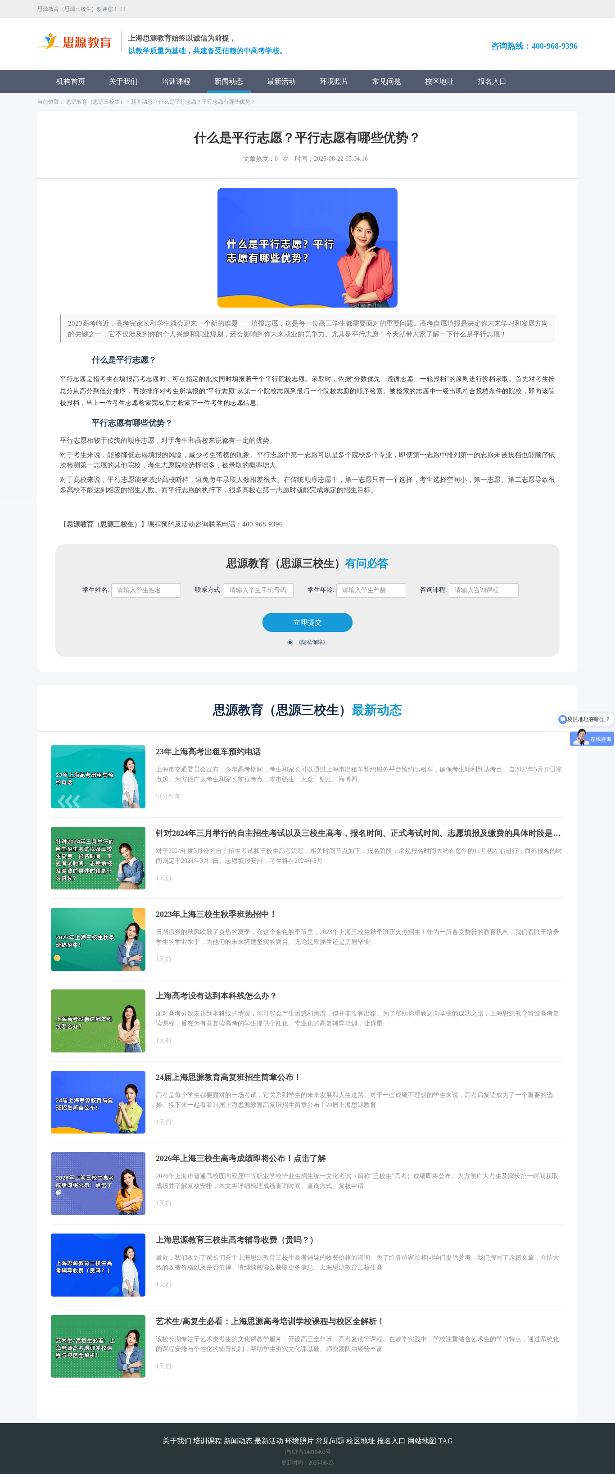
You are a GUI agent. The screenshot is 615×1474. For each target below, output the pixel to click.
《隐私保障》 (312, 642)
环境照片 (334, 81)
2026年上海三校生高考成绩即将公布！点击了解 (241, 1158)
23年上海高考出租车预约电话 (208, 751)
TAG (445, 1441)
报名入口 (492, 81)
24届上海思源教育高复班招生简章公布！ (229, 1077)
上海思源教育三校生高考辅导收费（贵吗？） (237, 1239)
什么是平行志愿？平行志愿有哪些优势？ (207, 102)
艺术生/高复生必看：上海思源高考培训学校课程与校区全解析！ (270, 1321)
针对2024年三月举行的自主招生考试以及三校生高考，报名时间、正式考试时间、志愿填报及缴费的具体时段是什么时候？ (360, 833)
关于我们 (123, 81)
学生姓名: (95, 589)
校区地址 (439, 81)
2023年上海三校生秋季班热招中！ (216, 914)
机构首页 (70, 81)
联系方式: (208, 589)
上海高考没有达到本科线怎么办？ (216, 995)
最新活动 (281, 81)
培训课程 (176, 81)
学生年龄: (321, 589)
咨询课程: (433, 589)
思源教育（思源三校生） (95, 102)
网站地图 (421, 1441)
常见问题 (386, 81)
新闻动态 (228, 81)
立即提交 (307, 622)
